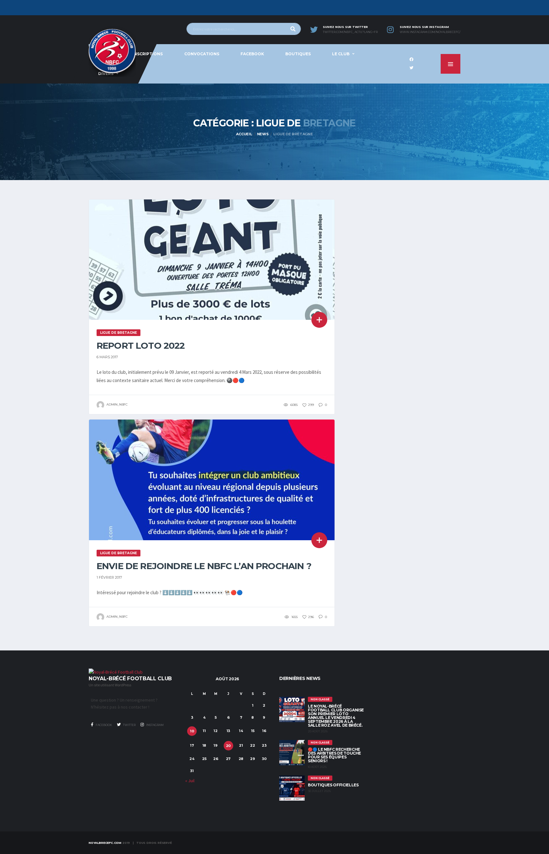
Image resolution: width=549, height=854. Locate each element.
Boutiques (298, 53)
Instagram (155, 725)
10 (192, 731)
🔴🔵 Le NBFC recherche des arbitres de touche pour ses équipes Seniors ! (334, 755)
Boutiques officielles (333, 785)
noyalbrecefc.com (105, 842)
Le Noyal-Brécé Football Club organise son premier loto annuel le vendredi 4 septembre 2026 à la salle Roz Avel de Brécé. (336, 716)
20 (228, 745)
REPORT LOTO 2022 (141, 345)
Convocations (201, 53)
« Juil (189, 780)
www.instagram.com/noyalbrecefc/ (430, 32)
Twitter (129, 725)
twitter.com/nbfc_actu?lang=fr (350, 32)
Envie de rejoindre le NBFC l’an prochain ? (204, 566)
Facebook (252, 53)
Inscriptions (147, 53)
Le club (340, 53)
